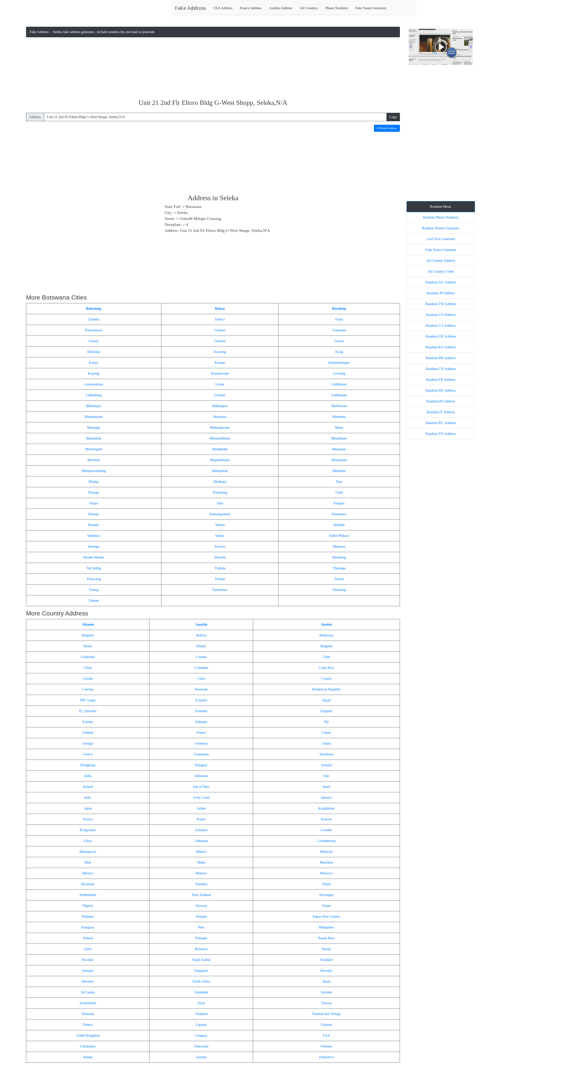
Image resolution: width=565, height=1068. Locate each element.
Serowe (220, 546)
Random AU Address (441, 282)
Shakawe (339, 546)
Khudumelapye (339, 362)
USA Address (222, 8)
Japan (88, 808)
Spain (326, 981)
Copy (393, 117)
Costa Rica (326, 668)
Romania (201, 949)
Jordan (201, 808)
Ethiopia (201, 722)
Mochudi (93, 460)
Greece (88, 754)
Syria (201, 1003)
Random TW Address (441, 304)
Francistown (93, 330)
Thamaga (339, 568)
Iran (326, 776)
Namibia (201, 884)
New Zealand (201, 895)
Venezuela (201, 1046)
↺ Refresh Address (387, 128)
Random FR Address (440, 379)
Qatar (88, 949)
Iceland (326, 765)
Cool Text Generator (440, 239)
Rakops (93, 514)
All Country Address (440, 260)
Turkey (88, 1024)
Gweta (339, 341)
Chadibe (94, 319)
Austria (326, 624)
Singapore (201, 970)
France (201, 732)
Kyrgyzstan (88, 830)
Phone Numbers (336, 8)
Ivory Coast (201, 797)
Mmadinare (339, 438)
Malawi (201, 851)
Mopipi (94, 481)
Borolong (339, 308)
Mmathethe (220, 449)
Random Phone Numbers (440, 217)
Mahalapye (93, 406)
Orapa (93, 503)
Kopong (93, 373)
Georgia (87, 743)
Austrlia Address (280, 8)
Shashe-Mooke (93, 557)
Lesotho (326, 830)
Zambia (201, 1057)
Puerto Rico (326, 938)
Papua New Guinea (326, 916)
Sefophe (339, 525)
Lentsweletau (93, 384)
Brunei (201, 646)
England (326, 711)
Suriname (201, 992)
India (87, 776)
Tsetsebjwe (220, 590)
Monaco (201, 873)
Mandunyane (94, 417)
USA (326, 1035)
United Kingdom (88, 1035)
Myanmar (87, 884)
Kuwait (326, 819)
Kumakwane (220, 373)
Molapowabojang (93, 471)
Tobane (220, 579)
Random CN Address (441, 369)
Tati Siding (93, 568)
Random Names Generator (440, 228)
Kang (339, 352)
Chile (326, 657)
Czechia (87, 689)
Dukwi (220, 319)
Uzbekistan (88, 1046)
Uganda (201, 1024)
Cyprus (326, 678)
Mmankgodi (93, 449)
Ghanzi (94, 341)
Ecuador (201, 700)
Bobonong (93, 308)
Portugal (201, 938)
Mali (88, 862)
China (88, 668)
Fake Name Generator (370, 8)
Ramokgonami (220, 514)
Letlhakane (339, 384)
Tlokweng (94, 579)
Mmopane (339, 449)
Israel (326, 787)
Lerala (219, 384)
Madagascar (87, 851)
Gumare (220, 341)
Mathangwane (220, 427)
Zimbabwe (326, 1057)
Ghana (326, 743)
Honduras (326, 754)
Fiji (326, 722)
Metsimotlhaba (220, 438)
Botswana (326, 635)
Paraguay (87, 927)
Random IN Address (440, 401)
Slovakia (326, 970)
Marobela (339, 417)
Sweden (326, 992)
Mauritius (326, 862)
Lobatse (219, 395)
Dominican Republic (326, 689)
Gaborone (339, 330)
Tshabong (339, 590)
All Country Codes (441, 271)
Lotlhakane (339, 395)
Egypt (326, 700)
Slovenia (88, 981)
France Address (251, 8)
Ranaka (93, 525)
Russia (326, 949)
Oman (326, 906)
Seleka (219, 536)
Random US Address (441, 315)
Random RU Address (441, 423)
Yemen (88, 1057)
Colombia (201, 668)
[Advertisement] (213, 68)
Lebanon (201, 830)
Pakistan (88, 916)
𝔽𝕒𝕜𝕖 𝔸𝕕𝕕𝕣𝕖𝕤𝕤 (190, 8)
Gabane (220, 330)
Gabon (326, 732)
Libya (88, 841)
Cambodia (88, 657)
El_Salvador (87, 711)
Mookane (339, 471)
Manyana (219, 417)
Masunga (93, 427)
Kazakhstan (326, 808)
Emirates (201, 711)
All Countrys (309, 8)
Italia (87, 797)
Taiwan (326, 1003)
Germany (201, 743)
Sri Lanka (88, 992)
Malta (201, 862)
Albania (88, 624)
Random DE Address (441, 390)
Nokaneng (220, 492)
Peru (201, 927)
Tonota (339, 579)
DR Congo (88, 700)
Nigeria (88, 906)
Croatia (88, 678)
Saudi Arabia (201, 960)
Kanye (93, 362)
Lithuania (201, 841)
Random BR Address (441, 358)
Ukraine (326, 1024)
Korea (201, 819)
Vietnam (326, 1046)
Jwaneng (220, 352)
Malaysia (326, 851)
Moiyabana (339, 460)
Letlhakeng (94, 395)
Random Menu (440, 206)
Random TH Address (441, 434)
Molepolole (220, 471)
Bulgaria (326, 646)
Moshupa (219, 481)
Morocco (326, 873)
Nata (339, 481)
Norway (201, 906)
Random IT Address (441, 412)
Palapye (339, 503)
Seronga (93, 546)
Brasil (88, 646)
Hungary (201, 765)
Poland (88, 938)
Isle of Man (201, 787)
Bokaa (220, 308)
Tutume (93, 600)
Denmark (201, 689)
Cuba (201, 678)
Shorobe (220, 557)
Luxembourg (326, 841)
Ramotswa (339, 514)
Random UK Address (441, 336)
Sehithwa (93, 536)
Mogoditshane (220, 460)
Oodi (339, 492)
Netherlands (87, 895)
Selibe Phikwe (339, 536)
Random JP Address (441, 293)
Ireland (88, 787)
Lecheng (339, 373)
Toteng (93, 590)
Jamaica (326, 797)
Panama (201, 916)
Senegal (87, 970)
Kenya (87, 819)
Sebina (220, 525)
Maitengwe (220, 406)
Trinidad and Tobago (326, 1014)
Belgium (88, 635)
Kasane (220, 362)
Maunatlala (93, 438)
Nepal (326, 884)
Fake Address (39, 32)
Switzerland (87, 1003)
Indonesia (201, 776)
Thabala (220, 568)
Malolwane (339, 406)
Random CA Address (441, 325)
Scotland (326, 960)
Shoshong (339, 557)
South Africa (201, 981)
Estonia (88, 722)
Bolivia (201, 635)
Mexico (88, 873)
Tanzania (87, 1014)
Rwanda (88, 960)
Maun (339, 427)
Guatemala (201, 754)
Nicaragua (326, 895)
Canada (201, 657)
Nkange (93, 492)
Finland (88, 732)
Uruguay (201, 1035)
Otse (220, 503)
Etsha (339, 319)
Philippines (326, 927)
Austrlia (201, 624)
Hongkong (87, 765)
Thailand (201, 1014)
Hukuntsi (93, 352)
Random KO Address (441, 347)
